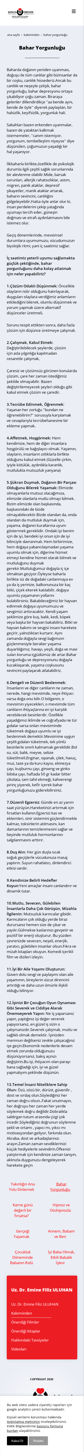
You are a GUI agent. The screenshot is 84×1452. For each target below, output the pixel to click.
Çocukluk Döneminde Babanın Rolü (21, 1257)
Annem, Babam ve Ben (61, 1233)
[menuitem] (31, 1304)
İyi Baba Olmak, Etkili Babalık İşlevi (61, 1257)
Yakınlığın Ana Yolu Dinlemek (22, 1186)
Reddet (38, 1441)
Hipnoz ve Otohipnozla (60, 1207)
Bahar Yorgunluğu (60, 1186)
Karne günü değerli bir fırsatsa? (23, 1210)
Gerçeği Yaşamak (21, 1233)
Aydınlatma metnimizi (23, 1421)
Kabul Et (17, 1441)
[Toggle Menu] (73, 11)
